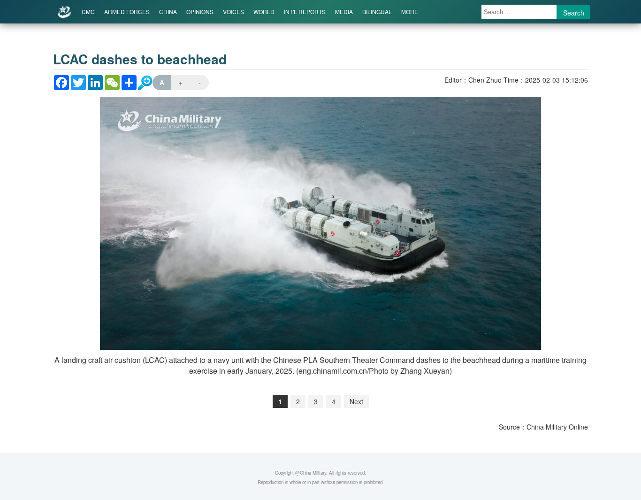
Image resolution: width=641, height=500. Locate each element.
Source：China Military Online (543, 426)
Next (356, 401)
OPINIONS (200, 11)
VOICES (233, 11)
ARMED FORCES (127, 11)
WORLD (264, 11)
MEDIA (344, 11)
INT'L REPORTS (305, 11)
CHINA (168, 11)
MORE (409, 11)
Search (573, 12)
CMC (88, 11)
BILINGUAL (377, 11)
